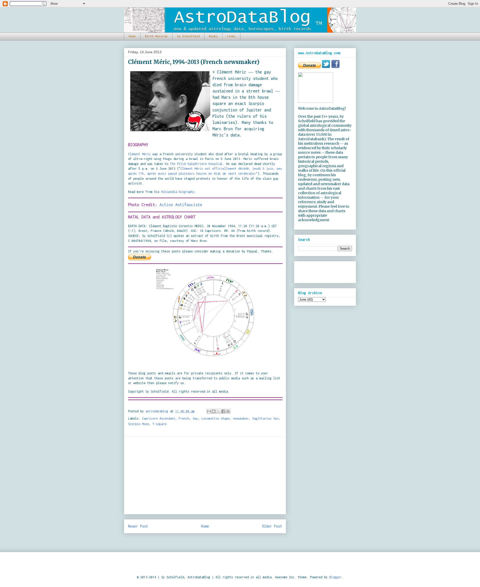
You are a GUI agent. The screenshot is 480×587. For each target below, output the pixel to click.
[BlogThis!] (213, 411)
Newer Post (138, 526)
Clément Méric (139, 154)
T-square (159, 424)
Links (231, 36)
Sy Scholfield (188, 36)
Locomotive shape (216, 418)
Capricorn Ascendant (158, 418)
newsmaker (241, 418)
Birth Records (156, 36)
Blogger (335, 577)
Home (132, 36)
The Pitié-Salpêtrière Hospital (196, 164)
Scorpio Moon (138, 424)
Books (213, 36)
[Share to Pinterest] (228, 411)
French (184, 418)
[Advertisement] (205, 475)
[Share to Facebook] (223, 411)
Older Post (272, 526)
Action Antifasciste (181, 204)
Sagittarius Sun (265, 418)
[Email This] (209, 411)
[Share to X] (218, 411)
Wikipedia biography (177, 192)
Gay (195, 418)
